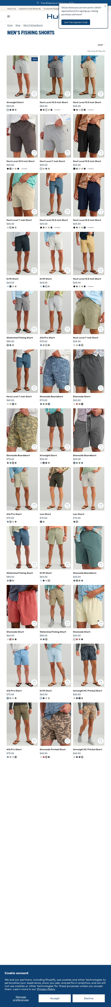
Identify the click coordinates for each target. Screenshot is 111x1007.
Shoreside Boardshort (51, 396)
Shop (18, 25)
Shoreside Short (81, 396)
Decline (88, 998)
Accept (54, 998)
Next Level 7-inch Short (52, 161)
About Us (11, 8)
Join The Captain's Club (75, 22)
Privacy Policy (46, 989)
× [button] (105, 6)
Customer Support (52, 8)
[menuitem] (12, 8)
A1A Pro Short (47, 337)
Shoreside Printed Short (52, 749)
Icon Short (45, 514)
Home (10, 25)
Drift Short (12, 278)
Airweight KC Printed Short (87, 690)
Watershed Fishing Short (20, 337)
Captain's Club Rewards (30, 8)
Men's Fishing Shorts (33, 25)
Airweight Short (15, 102)
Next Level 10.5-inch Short (54, 102)
